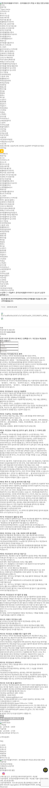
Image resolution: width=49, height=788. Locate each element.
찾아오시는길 (4, 16)
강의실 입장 (4, 133)
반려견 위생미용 (5, 30)
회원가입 (3, 7)
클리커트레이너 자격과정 (8, 49)
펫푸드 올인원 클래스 (7, 51)
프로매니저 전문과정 (7, 28)
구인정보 (3, 110)
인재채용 (3, 756)
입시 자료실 (4, 72)
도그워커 (3, 47)
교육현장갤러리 (5, 121)
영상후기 (3, 104)
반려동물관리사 (5, 37)
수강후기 (3, 100)
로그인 (2, 5)
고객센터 (3, 114)
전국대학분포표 (5, 75)
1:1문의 (2, 123)
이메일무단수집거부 (7, 142)
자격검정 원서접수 (38, 146)
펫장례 (2, 93)
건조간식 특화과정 (6, 58)
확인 (1, 716)
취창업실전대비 (5, 81)
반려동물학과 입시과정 (8, 68)
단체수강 (3, 749)
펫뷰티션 (3, 41)
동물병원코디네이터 (7, 22)
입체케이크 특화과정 (7, 54)
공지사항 (3, 117)
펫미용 (2, 91)
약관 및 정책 (4, 135)
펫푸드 (2, 96)
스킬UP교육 (14, 146)
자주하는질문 (4, 125)
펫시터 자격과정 (5, 45)
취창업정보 (4, 108)
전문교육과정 (4, 18)
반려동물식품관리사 (7, 43)
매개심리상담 (4, 83)
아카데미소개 (4, 11)
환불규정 (3, 768)
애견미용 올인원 (5, 20)
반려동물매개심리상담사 (8, 64)
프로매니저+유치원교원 (8, 26)
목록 (1, 328)
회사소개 (3, 14)
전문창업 (3, 85)
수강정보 (3, 131)
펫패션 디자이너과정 (7, 62)
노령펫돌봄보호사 (6, 39)
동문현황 (3, 102)
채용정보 (3, 754)
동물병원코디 (4, 79)
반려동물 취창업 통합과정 (9, 66)
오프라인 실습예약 (24, 146)
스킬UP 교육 (4, 77)
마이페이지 (4, 154)
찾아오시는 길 (5, 758)
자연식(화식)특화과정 (7, 60)
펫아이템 (3, 89)
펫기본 (2, 98)
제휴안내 (3, 752)
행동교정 (3, 87)
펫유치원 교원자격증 (7, 24)
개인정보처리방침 (6, 140)
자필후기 (3, 106)
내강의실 (3, 129)
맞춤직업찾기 (4, 127)
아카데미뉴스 (4, 119)
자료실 (2, 112)
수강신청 (3, 144)
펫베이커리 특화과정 (7, 56)
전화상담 (3, 334)
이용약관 (3, 138)
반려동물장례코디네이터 (8, 35)
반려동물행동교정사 (7, 32)
